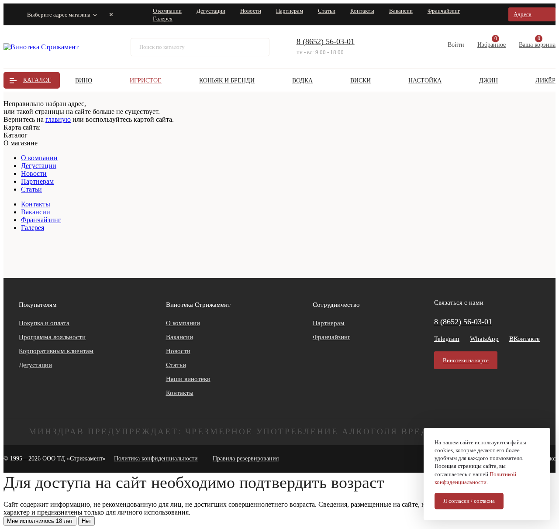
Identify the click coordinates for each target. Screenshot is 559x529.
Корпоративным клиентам (56, 350)
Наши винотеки (188, 378)
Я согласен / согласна (469, 501)
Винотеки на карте (466, 360)
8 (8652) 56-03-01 (326, 41)
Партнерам (289, 10)
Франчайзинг (444, 10)
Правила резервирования (246, 458)
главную (58, 119)
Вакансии (401, 10)
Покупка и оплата (44, 322)
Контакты (362, 10)
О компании (167, 10)
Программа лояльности (52, 336)
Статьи (326, 10)
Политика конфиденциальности (156, 458)
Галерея (163, 18)
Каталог (37, 80)
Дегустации (211, 10)
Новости (250, 10)
